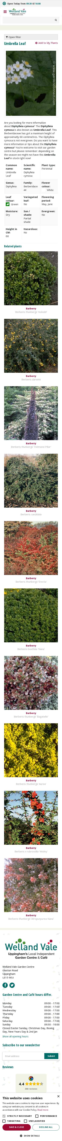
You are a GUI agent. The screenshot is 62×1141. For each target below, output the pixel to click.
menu (5, 11)
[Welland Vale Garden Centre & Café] (17, 11)
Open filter (14, 37)
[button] (31, 1135)
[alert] (31, 1117)
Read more (43, 1109)
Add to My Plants (48, 42)
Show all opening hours (15, 1036)
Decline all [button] (46, 1127)
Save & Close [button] (16, 1127)
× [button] (58, 1096)
